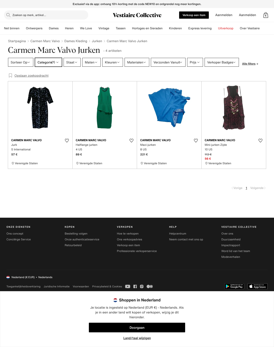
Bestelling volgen (76, 234)
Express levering (200, 28)
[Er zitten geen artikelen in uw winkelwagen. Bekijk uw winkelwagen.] (266, 15)
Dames (54, 28)
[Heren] (76, 28)
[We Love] (95, 28)
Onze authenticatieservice (82, 239)
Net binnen (11, 28)
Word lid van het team (235, 251)
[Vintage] (112, 28)
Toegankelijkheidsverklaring (23, 286)
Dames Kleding (75, 41)
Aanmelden (223, 15)
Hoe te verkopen (128, 234)
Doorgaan (137, 327)
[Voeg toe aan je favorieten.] (67, 140)
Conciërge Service (18, 239)
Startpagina (17, 41)
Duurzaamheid (231, 239)
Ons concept (14, 234)
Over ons (227, 234)
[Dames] (61, 28)
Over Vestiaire (250, 28)
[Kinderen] (185, 28)
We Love (86, 28)
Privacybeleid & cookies (107, 286)
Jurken (97, 41)
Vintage (103, 28)
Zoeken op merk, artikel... (29, 15)
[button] (266, 15)
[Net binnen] (22, 28)
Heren (69, 28)
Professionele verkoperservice (137, 251)
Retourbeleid (73, 245)
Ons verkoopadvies (129, 239)
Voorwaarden (81, 286)
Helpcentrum (177, 234)
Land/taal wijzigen (137, 338)
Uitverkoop (225, 28)
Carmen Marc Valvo (45, 41)
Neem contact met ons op (186, 239)
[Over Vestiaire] (263, 28)
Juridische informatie (57, 286)
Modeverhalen (230, 257)
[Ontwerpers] (45, 28)
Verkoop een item (194, 15)
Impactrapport (230, 245)
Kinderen (175, 28)
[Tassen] (128, 28)
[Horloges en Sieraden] (165, 28)
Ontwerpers (34, 28)
